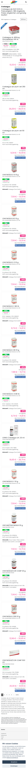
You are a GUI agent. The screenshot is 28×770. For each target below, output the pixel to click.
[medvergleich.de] (14, 2)
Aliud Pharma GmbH (7, 41)
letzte (17, 695)
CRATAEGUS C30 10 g (10, 350)
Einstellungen (14, 766)
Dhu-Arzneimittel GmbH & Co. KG (11, 90)
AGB (2, 738)
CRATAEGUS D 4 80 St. (11, 394)
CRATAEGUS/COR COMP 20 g (14, 571)
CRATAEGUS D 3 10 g (10, 262)
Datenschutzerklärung (12, 757)
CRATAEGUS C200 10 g (11, 616)
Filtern (24, 19)
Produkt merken (20, 69)
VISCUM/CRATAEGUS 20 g (12, 525)
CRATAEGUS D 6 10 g (10, 175)
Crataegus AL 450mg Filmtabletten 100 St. (11, 38)
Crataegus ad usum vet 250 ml (13, 88)
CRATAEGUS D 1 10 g (10, 481)
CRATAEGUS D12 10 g (10, 218)
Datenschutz (4, 735)
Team (2, 737)
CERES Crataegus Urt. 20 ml (13, 438)
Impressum (3, 733)
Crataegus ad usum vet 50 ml (13, 131)
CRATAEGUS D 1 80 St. (10, 306)
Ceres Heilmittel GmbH (8, 439)
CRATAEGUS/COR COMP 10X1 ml (13, 661)
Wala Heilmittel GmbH (8, 527)
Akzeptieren (14, 762)
